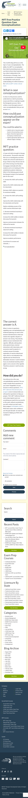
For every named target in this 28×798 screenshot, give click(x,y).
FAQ (4, 694)
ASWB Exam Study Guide (11, 620)
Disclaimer (18, 694)
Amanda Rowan (9, 616)
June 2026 (7, 654)
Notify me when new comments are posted (14, 476)
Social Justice (8, 642)
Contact (5, 692)
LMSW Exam (8, 571)
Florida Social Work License (12, 591)
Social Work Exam (9, 563)
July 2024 (7, 661)
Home (3, 13)
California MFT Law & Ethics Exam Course (13, 726)
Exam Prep (8, 625)
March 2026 (8, 657)
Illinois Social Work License (12, 593)
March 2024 (8, 667)
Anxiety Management (10, 618)
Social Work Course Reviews (10, 711)
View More (14, 550)
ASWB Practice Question (11, 622)
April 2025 (7, 659)
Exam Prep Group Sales (9, 713)
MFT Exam (7, 565)
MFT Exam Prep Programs (14, 425)
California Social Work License (12, 589)
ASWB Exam (8, 567)
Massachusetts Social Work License (14, 595)
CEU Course (8, 623)
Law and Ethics (9, 629)
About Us (5, 690)
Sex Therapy (8, 640)
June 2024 (7, 663)
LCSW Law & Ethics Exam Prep (11, 709)
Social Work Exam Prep (9, 703)
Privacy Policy (19, 690)
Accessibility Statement (8, 793)
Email (5, 448)
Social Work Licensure (8, 747)
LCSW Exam (8, 569)
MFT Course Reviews (8, 732)
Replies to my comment (11, 484)
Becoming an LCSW (8, 743)
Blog (4, 696)
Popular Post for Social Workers (13, 578)
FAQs (6, 627)
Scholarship (8, 638)
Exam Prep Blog (9, 13)
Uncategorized (8, 644)
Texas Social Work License (12, 604)
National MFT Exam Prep (9, 722)
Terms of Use (18, 692)
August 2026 (8, 652)
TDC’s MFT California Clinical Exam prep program (13, 390)
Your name (6, 442)
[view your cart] (19, 4)
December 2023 (9, 672)
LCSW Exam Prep (9, 631)
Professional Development (12, 636)
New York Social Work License (12, 598)
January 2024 (8, 670)
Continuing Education (10, 561)
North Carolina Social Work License (14, 600)
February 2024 (8, 668)
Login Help (18, 688)
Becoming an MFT (7, 745)
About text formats (8, 473)
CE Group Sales (7, 741)
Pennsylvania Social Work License (13, 602)
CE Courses (6, 739)
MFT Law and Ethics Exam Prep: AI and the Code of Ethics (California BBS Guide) (14, 529)
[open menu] (24, 5)
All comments (8, 481)
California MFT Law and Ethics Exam (14, 576)
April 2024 (7, 665)
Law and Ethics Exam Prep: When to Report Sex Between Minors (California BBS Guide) (14, 539)
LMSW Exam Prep (9, 633)
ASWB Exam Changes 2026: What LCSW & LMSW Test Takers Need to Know (14, 544)
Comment (6, 459)
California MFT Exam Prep (9, 724)
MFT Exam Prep (9, 635)
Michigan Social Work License (12, 596)
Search (5, 512)
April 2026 (7, 655)
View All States (14, 608)
